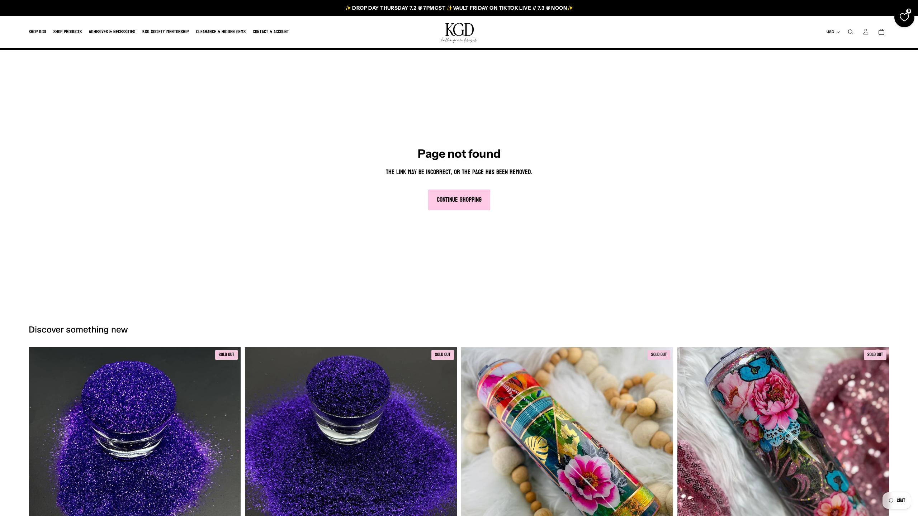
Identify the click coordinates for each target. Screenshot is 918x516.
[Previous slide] (472, 453)
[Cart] (881, 32)
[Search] (850, 32)
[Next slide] (662, 453)
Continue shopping (459, 200)
